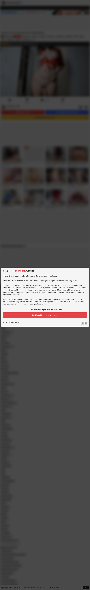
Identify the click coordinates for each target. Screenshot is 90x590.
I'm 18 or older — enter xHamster (45, 315)
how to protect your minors (11, 322)
